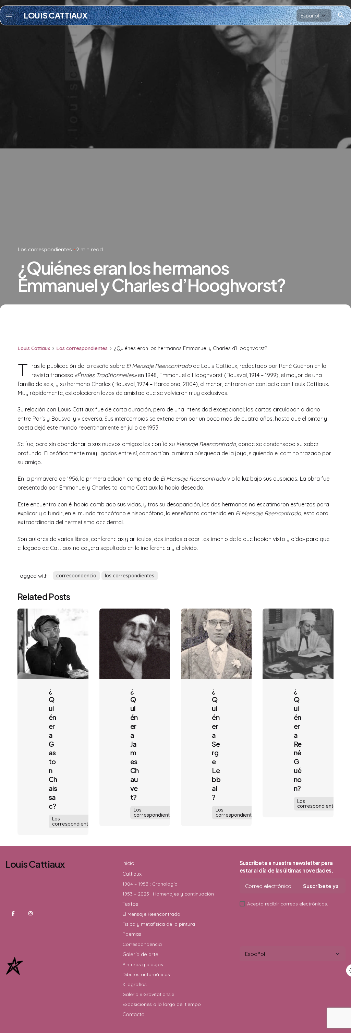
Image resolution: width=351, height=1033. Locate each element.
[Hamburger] (10, 15)
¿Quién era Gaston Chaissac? (53, 748)
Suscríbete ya (321, 886)
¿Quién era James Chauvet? (134, 743)
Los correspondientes (44, 249)
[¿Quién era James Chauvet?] (134, 644)
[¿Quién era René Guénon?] (298, 644)
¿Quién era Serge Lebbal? (216, 743)
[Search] (341, 15)
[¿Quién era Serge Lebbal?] (216, 644)
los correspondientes (129, 576)
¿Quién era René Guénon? (298, 739)
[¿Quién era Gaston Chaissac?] (52, 644)
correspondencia (76, 576)
